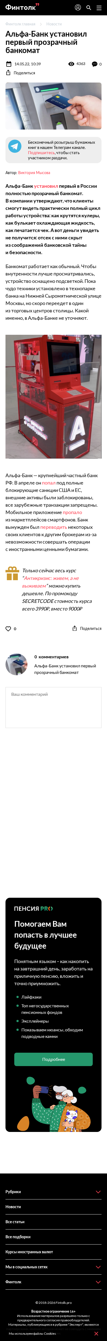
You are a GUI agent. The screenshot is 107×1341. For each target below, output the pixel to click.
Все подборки (17, 1236)
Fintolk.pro (64, 1303)
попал (49, 483)
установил (46, 186)
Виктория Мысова (34, 172)
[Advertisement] (53, 817)
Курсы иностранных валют (29, 1251)
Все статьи (14, 1221)
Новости (54, 24)
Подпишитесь (41, 152)
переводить (53, 527)
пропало (72, 512)
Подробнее (53, 1059)
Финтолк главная (20, 24)
